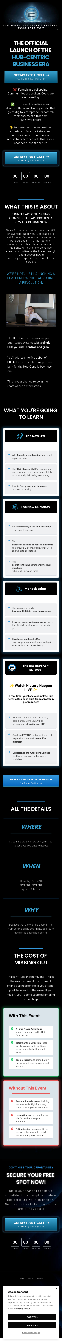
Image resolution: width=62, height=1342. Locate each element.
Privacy (30, 1278)
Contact (39, 1278)
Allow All (32, 1317)
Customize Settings (31, 1333)
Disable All (32, 1325)
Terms (21, 1278)
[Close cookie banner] (56, 1288)
